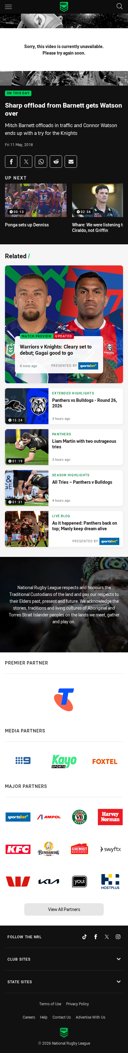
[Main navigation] (8, 6)
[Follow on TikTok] (84, 936)
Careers (29, 1017)
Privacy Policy (77, 1003)
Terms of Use (50, 1003)
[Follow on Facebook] (95, 936)
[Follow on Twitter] (106, 936)
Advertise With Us (90, 1017)
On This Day (18, 93)
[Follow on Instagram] (118, 936)
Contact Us (62, 1017)
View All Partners (64, 909)
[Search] (119, 7)
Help (44, 1017)
